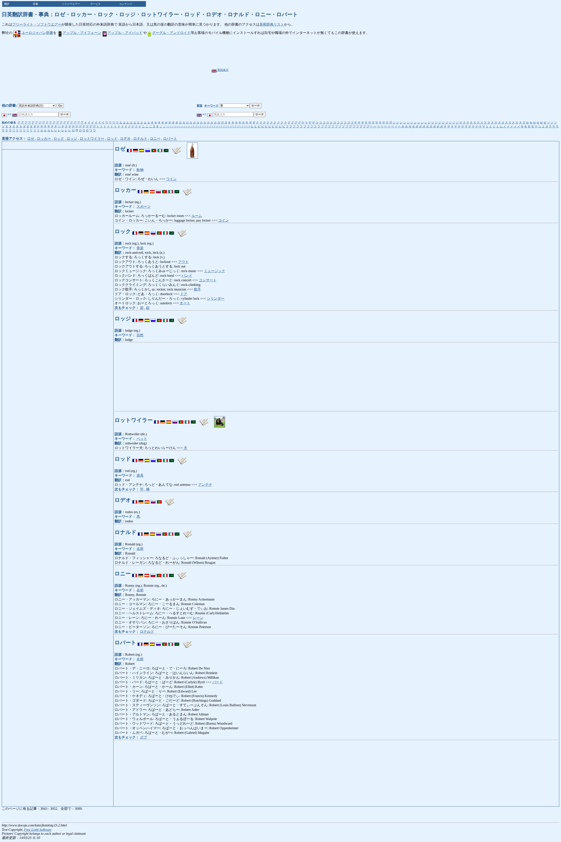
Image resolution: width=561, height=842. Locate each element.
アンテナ (205, 484)
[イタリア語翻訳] (160, 148)
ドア (183, 294)
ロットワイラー (92, 138)
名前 (140, 549)
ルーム (197, 216)
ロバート (170, 138)
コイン (223, 220)
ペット (142, 438)
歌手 (197, 289)
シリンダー (215, 298)
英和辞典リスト (271, 24)
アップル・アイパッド (124, 33)
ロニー (155, 138)
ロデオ (125, 138)
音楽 (140, 248)
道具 (140, 475)
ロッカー (44, 138)
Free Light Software (37, 829)
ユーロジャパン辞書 (37, 33)
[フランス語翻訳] (129, 148)
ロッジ (72, 138)
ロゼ (30, 138)
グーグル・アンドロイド (171, 33)
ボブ (143, 737)
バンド (187, 275)
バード (217, 682)
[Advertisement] (291, 70)
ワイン (171, 179)
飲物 (140, 170)
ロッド (112, 138)
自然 (140, 335)
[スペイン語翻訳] (141, 148)
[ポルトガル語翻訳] (153, 148)
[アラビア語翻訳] (166, 148)
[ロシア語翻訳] (147, 148)
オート (185, 303)
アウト (183, 262)
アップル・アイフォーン (82, 33)
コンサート (208, 280)
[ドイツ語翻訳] (135, 148)
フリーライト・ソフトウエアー (36, 24)
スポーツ (144, 206)
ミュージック (214, 271)
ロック (58, 138)
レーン (198, 618)
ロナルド (140, 138)
